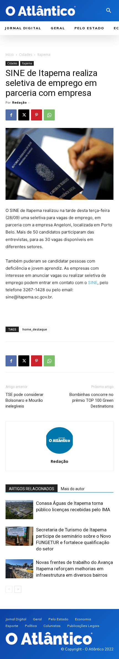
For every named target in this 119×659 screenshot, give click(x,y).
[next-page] (17, 589)
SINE (92, 282)
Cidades (25, 54)
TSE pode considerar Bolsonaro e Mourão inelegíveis (24, 400)
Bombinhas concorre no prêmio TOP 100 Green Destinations (91, 400)
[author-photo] (59, 453)
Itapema (43, 54)
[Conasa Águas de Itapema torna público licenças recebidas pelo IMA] (19, 509)
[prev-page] (9, 589)
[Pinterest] (36, 114)
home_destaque (34, 329)
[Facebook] (11, 114)
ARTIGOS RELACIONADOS (31, 489)
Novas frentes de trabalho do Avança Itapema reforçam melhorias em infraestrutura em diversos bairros (74, 569)
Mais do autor (73, 489)
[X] (23, 114)
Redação (19, 102)
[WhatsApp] (49, 114)
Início (10, 54)
